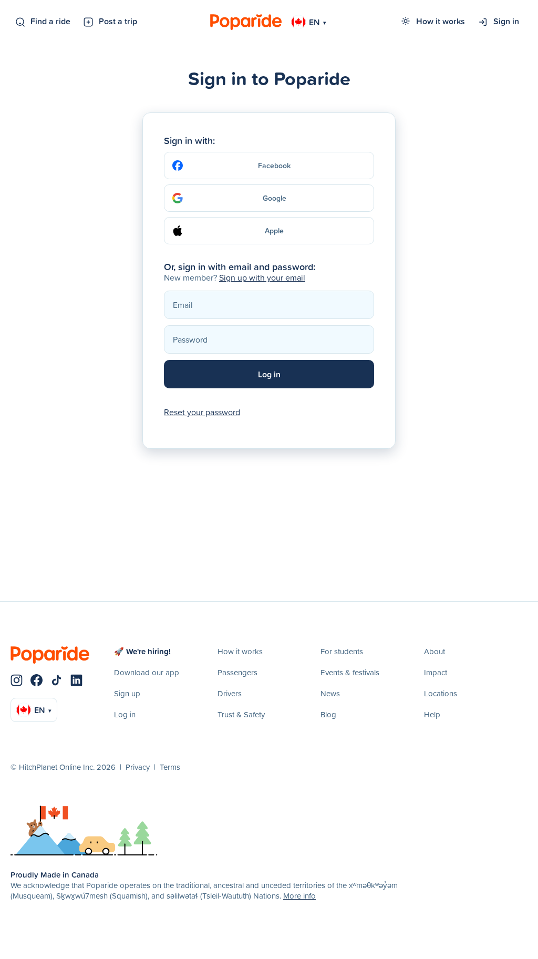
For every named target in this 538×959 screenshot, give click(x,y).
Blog (328, 714)
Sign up (127, 693)
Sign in (506, 21)
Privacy (138, 766)
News (330, 693)
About (434, 651)
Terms (170, 766)
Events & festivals (349, 672)
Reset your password (202, 412)
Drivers (230, 693)
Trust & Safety (241, 714)
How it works (440, 21)
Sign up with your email (262, 277)
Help (432, 714)
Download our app (146, 672)
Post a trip (118, 21)
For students (341, 651)
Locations (440, 693)
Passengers (237, 672)
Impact (435, 672)
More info (299, 895)
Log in (125, 714)
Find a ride (50, 21)
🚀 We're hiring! (142, 651)
